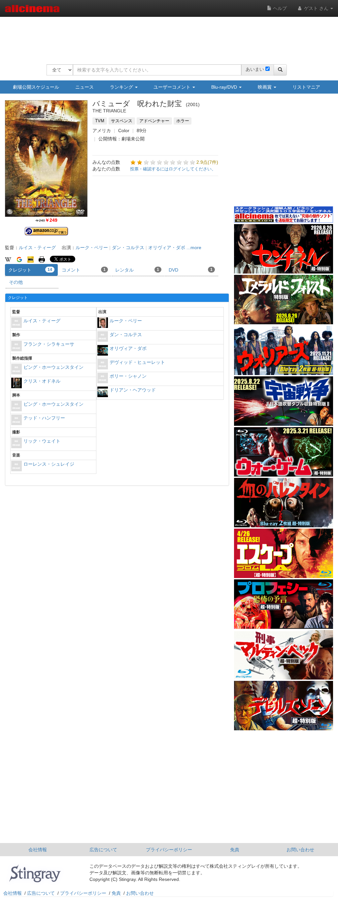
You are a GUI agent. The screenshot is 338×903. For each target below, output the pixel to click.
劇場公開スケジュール (36, 87)
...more (193, 247)
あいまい (255, 69)
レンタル (137, 270)
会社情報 (37, 849)
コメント (84, 270)
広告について (103, 849)
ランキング (122, 87)
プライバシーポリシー (169, 849)
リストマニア (306, 87)
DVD (191, 270)
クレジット (30, 270)
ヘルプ (279, 8)
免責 (234, 849)
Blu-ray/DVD (224, 87)
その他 (16, 282)
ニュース (84, 87)
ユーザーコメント (172, 87)
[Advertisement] (167, 36)
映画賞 (265, 87)
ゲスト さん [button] (316, 8)
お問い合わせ (300, 849)
